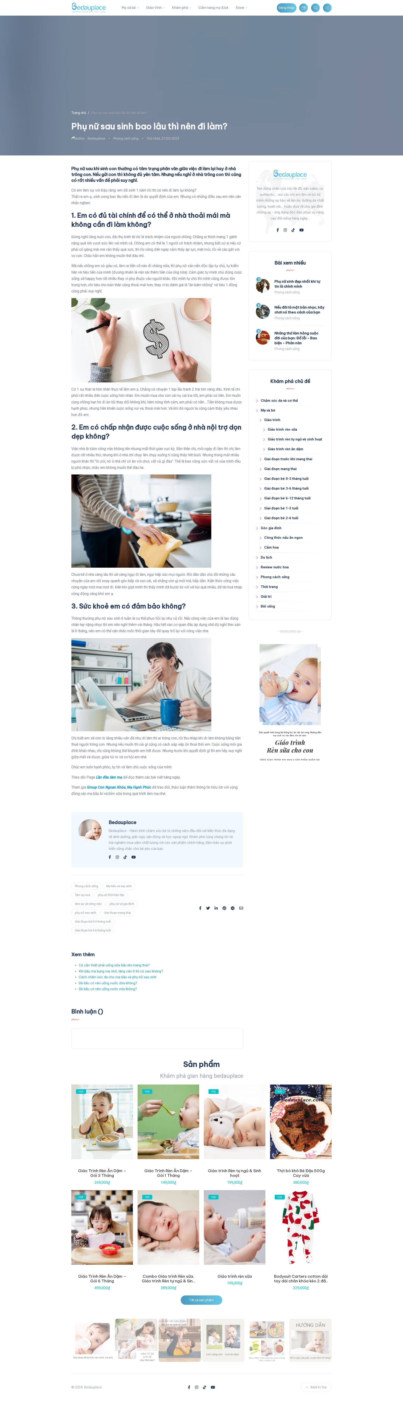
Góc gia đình (271, 528)
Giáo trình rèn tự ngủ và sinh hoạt (295, 439)
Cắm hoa (271, 547)
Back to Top (319, 1387)
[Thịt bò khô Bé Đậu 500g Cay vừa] (301, 1122)
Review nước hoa (275, 567)
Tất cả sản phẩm (201, 1300)
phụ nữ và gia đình (122, 904)
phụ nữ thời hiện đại (111, 895)
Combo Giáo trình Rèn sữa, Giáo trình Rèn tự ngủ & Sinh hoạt (168, 1281)
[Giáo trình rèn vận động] (180, 1340)
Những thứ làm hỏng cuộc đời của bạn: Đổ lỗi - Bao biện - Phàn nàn (296, 338)
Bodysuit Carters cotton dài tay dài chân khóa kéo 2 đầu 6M (301, 1281)
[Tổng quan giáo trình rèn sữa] (92, 1340)
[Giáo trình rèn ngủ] (310, 1340)
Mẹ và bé (129, 8)
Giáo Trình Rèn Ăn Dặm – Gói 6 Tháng (102, 1279)
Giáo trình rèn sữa (282, 429)
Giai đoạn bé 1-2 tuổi (281, 508)
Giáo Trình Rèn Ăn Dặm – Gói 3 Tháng (102, 1173)
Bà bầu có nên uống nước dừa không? (108, 983)
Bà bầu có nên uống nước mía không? (108, 989)
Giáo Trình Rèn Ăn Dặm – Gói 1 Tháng (168, 1173)
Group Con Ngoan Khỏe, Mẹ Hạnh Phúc (119, 787)
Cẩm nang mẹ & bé (213, 8)
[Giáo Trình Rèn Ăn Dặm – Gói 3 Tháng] (102, 1122)
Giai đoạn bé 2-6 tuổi (281, 518)
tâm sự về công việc (88, 904)
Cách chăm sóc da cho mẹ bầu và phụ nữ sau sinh (117, 977)
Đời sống (268, 606)
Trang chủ (78, 113)
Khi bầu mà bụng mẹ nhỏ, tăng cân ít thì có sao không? (121, 971)
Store (240, 8)
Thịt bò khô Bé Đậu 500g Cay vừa (301, 1173)
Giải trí (266, 596)
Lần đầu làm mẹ (109, 777)
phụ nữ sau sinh (85, 912)
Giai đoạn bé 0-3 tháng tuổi (93, 921)
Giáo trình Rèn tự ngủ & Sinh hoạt (234, 1173)
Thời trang (269, 587)
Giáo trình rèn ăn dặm (285, 449)
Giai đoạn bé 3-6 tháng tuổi (93, 930)
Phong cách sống (126, 138)
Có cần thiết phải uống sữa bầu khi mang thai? (114, 965)
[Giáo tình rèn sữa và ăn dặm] (223, 1340)
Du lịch (266, 557)
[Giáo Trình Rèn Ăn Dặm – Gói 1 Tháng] (168, 1122)
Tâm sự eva (82, 895)
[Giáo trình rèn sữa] (234, 1227)
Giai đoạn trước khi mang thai (288, 459)
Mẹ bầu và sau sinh (119, 886)
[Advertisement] (290, 810)
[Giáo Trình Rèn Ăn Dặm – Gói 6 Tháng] (102, 1227)
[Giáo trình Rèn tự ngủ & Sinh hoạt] (234, 1122)
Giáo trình (154, 8)
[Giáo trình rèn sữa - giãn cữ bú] (136, 1340)
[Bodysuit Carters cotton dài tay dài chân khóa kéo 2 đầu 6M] (301, 1227)
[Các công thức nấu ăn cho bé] (267, 1340)
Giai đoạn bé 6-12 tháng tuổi (287, 498)
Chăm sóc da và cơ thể (279, 400)
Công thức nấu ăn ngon (283, 538)
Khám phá (180, 8)
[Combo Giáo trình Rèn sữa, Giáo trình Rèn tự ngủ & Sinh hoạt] (168, 1227)
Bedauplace (96, 138)
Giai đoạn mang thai (117, 912)
